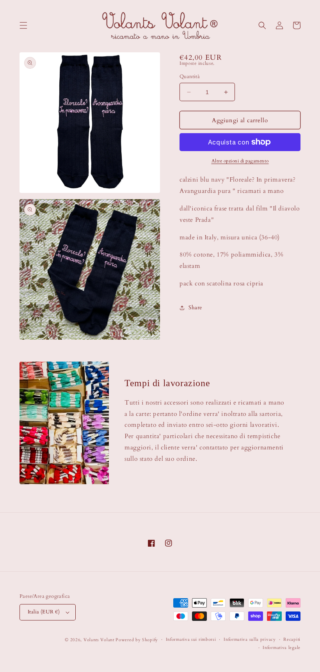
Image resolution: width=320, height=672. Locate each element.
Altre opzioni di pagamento (240, 161)
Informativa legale (281, 648)
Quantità (190, 76)
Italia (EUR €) (44, 611)
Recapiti (291, 639)
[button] (23, 25)
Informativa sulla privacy (250, 639)
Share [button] (195, 307)
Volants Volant (99, 640)
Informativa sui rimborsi (191, 639)
